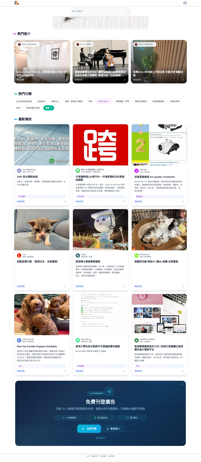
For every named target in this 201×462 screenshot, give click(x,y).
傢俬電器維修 (158, 101)
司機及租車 (175, 101)
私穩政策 (111, 456)
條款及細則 (100, 438)
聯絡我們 (94, 456)
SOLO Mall (104, 101)
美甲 (18, 108)
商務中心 (55, 101)
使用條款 (103, 456)
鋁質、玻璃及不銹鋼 (73, 101)
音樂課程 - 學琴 (122, 101)
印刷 (90, 101)
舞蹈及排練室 (141, 101)
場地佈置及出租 (33, 108)
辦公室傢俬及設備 (24, 101)
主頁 (88, 456)
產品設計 (41, 101)
